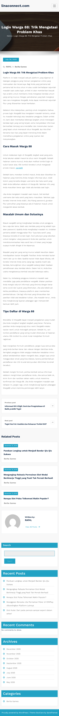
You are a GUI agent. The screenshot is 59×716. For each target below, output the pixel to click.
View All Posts (31, 527)
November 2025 (13, 654)
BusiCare (40, 713)
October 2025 (13, 658)
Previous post (10, 403)
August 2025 (12, 668)
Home (9, 36)
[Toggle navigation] (54, 6)
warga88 (19, 168)
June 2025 (11, 677)
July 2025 (11, 673)
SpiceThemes (51, 713)
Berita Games (21, 67)
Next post (9, 421)
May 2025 (11, 682)
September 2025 (14, 663)
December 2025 (14, 649)
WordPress (23, 713)
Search (7, 545)
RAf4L (8, 67)
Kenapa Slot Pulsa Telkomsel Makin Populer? (26, 498)
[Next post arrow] (52, 422)
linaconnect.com (15, 6)
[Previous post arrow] (52, 406)
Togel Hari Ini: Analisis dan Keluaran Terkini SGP (26, 424)
